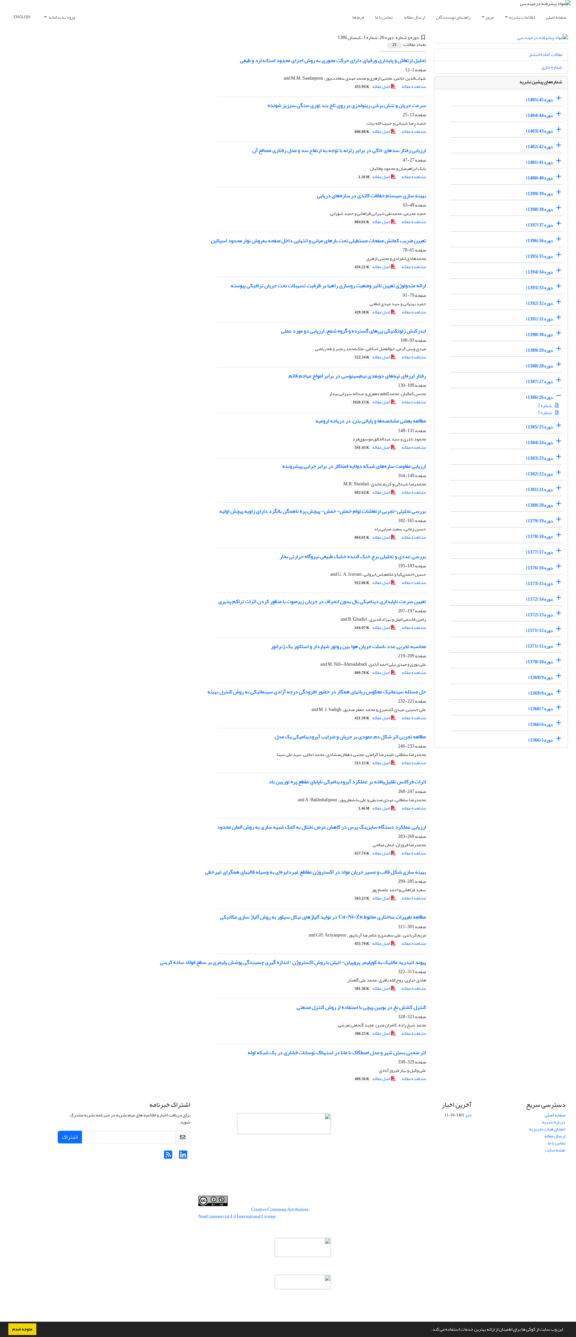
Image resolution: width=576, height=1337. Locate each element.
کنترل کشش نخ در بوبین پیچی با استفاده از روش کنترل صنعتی (361, 1007)
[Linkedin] (183, 1156)
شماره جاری (551, 67)
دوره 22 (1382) (539, 473)
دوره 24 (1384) (539, 442)
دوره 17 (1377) (539, 552)
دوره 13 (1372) (539, 614)
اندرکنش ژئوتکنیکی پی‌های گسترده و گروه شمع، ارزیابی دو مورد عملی (353, 331)
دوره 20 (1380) (539, 505)
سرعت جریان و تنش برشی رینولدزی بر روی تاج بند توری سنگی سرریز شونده (347, 105)
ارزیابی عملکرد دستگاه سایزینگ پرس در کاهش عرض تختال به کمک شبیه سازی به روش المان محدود (321, 827)
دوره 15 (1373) (539, 583)
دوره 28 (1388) (539, 365)
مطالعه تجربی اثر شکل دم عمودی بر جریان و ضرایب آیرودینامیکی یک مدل (350, 737)
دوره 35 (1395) (539, 256)
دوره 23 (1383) (539, 458)
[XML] (333, 37)
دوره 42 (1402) (539, 146)
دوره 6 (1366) (540, 724)
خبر (468, 1114)
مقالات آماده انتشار (545, 54)
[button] (429, 1330)
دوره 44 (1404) (539, 115)
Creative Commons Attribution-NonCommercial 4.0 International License (254, 1213)
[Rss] (168, 1156)
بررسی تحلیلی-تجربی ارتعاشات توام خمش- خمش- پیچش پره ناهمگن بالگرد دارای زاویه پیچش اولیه (322, 511)
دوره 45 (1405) (539, 99)
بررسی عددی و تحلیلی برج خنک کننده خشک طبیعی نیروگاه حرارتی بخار (353, 556)
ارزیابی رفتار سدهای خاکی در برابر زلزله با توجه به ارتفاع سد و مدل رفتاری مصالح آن (339, 150)
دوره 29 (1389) (539, 350)
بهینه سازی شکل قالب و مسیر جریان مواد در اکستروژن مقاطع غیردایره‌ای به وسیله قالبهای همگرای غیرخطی (315, 872)
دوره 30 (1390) (539, 334)
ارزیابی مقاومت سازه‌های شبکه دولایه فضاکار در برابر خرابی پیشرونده (354, 466)
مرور (489, 17)
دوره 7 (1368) (540, 708)
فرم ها (358, 17)
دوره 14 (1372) (539, 599)
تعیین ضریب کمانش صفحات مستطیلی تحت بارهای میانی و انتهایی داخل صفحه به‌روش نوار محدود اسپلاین (318, 241)
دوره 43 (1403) (539, 131)
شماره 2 (545, 405)
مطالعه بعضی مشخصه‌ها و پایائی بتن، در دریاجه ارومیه (371, 421)
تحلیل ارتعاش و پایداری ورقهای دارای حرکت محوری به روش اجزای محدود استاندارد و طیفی (333, 60)
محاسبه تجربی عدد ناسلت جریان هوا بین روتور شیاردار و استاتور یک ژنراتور (348, 646)
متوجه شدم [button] (22, 1329)
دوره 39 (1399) (539, 193)
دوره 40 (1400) (539, 178)
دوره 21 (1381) (539, 489)
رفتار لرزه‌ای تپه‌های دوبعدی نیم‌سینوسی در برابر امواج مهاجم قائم (357, 376)
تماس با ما (384, 17)
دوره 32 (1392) (539, 303)
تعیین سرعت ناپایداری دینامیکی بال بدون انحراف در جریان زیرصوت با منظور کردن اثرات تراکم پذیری (322, 601)
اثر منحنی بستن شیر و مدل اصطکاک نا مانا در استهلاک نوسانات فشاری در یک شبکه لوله (337, 1052)
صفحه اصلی (556, 17)
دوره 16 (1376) (539, 567)
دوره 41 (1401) (539, 162)
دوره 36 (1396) (539, 240)
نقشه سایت (555, 1149)
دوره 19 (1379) (539, 520)
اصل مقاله (373, 86)
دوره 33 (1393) (539, 287)
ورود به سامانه (61, 17)
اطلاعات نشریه (522, 17)
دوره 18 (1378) (539, 536)
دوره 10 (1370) (539, 661)
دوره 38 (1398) (539, 209)
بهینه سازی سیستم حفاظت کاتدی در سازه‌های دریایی (371, 196)
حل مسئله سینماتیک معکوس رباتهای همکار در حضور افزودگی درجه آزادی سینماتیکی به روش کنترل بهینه (316, 692)
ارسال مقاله (414, 17)
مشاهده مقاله (414, 86)
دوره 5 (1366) (540, 740)
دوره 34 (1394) (539, 272)
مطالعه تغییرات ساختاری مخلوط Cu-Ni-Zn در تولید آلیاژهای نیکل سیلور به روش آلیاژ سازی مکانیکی (323, 917)
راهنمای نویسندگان (453, 17)
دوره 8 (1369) (540, 693)
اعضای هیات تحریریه (547, 1128)
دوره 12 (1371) (539, 630)
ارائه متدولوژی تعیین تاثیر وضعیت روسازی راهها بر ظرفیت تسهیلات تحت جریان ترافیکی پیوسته (328, 286)
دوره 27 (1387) (539, 381)
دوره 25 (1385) (539, 426)
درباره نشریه (553, 1121)
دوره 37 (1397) (539, 225)
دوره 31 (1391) (539, 319)
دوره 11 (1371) (539, 646)
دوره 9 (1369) (540, 677)
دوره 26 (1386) (539, 397)
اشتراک (70, 1137)
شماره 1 (545, 412)
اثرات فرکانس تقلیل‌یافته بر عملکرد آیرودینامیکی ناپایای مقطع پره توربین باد (347, 782)
